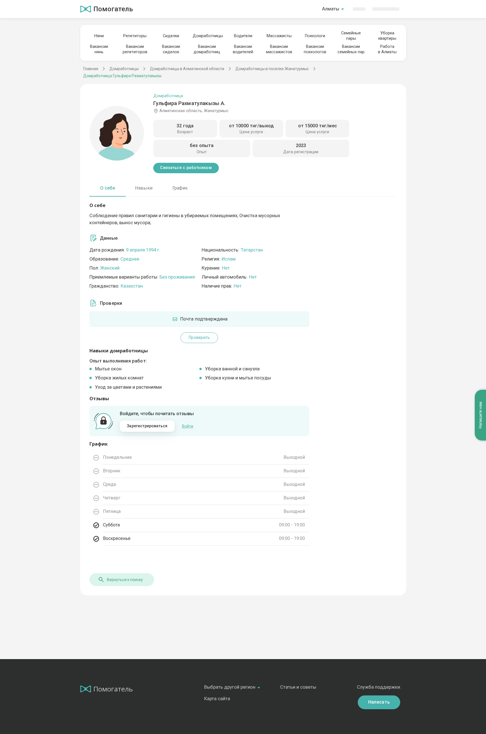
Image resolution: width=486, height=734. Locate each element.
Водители (243, 36)
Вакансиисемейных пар (351, 49)
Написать (379, 702)
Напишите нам (480, 415)
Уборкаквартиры (387, 36)
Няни (99, 36)
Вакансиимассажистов (279, 49)
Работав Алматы (387, 49)
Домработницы (207, 36)
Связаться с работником (186, 167)
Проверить (199, 337)
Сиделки (171, 36)
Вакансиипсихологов (315, 49)
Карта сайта (217, 698)
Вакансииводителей (243, 49)
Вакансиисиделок (171, 49)
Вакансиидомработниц (207, 49)
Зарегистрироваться (147, 426)
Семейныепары (351, 36)
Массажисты (279, 36)
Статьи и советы (298, 687)
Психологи (315, 36)
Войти (187, 426)
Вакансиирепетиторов (135, 49)
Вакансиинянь (99, 49)
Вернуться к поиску (125, 579)
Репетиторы (135, 36)
